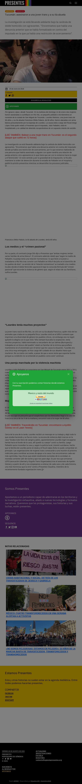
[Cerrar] (68, 374)
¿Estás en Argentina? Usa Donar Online (41, 403)
